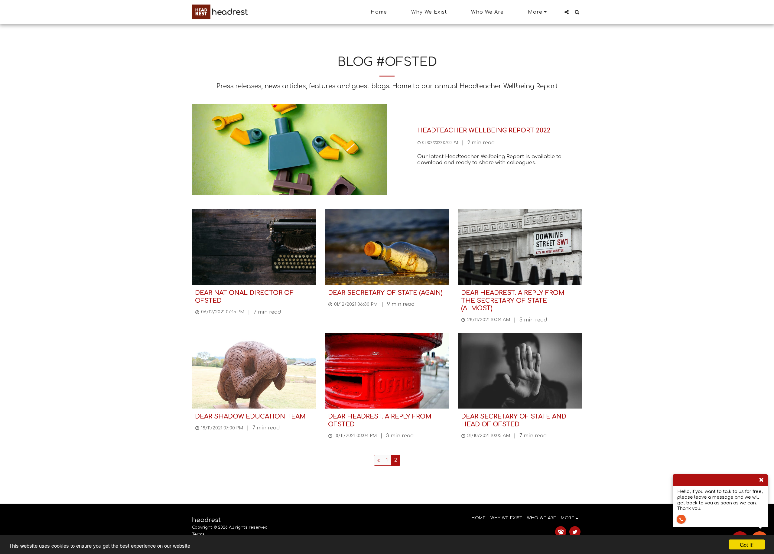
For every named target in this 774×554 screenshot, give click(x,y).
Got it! (747, 544)
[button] (566, 12)
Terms (198, 534)
